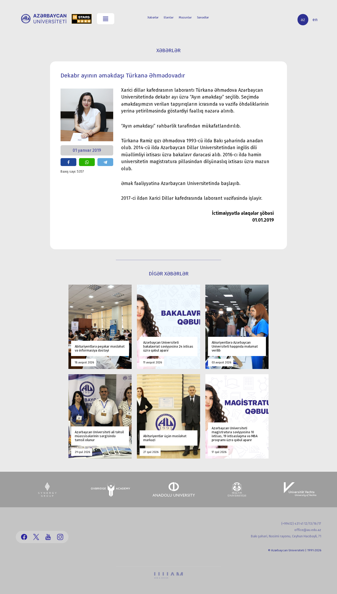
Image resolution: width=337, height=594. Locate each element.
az (303, 19)
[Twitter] (36, 537)
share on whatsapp (87, 162)
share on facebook (68, 162)
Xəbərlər (152, 17)
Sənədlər (203, 17)
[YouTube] (48, 537)
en (315, 19)
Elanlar (169, 17)
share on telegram (105, 162)
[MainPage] (43, 18)
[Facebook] (24, 537)
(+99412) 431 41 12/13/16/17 (301, 523)
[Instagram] (60, 537)
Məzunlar (185, 17)
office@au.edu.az (307, 530)
